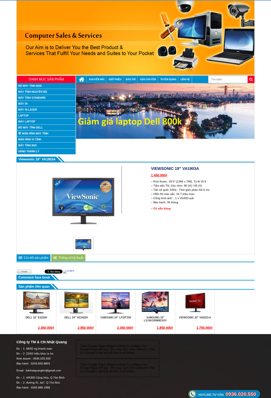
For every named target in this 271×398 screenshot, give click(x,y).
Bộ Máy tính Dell (30, 127)
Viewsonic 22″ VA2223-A (195, 317)
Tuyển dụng (168, 79)
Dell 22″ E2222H (36, 317)
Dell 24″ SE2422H (76, 317)
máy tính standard (31, 97)
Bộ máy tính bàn (29, 85)
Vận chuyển (148, 79)
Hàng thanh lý (28, 151)
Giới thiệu (115, 79)
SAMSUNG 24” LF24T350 (115, 317)
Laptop (23, 115)
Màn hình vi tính (29, 139)
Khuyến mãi (96, 79)
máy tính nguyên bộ (32, 91)
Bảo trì (131, 79)
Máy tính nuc (27, 145)
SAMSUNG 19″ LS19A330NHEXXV (155, 319)
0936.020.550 (227, 394)
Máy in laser (27, 109)
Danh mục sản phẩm (46, 79)
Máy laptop (26, 121)
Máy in (22, 103)
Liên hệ (185, 79)
